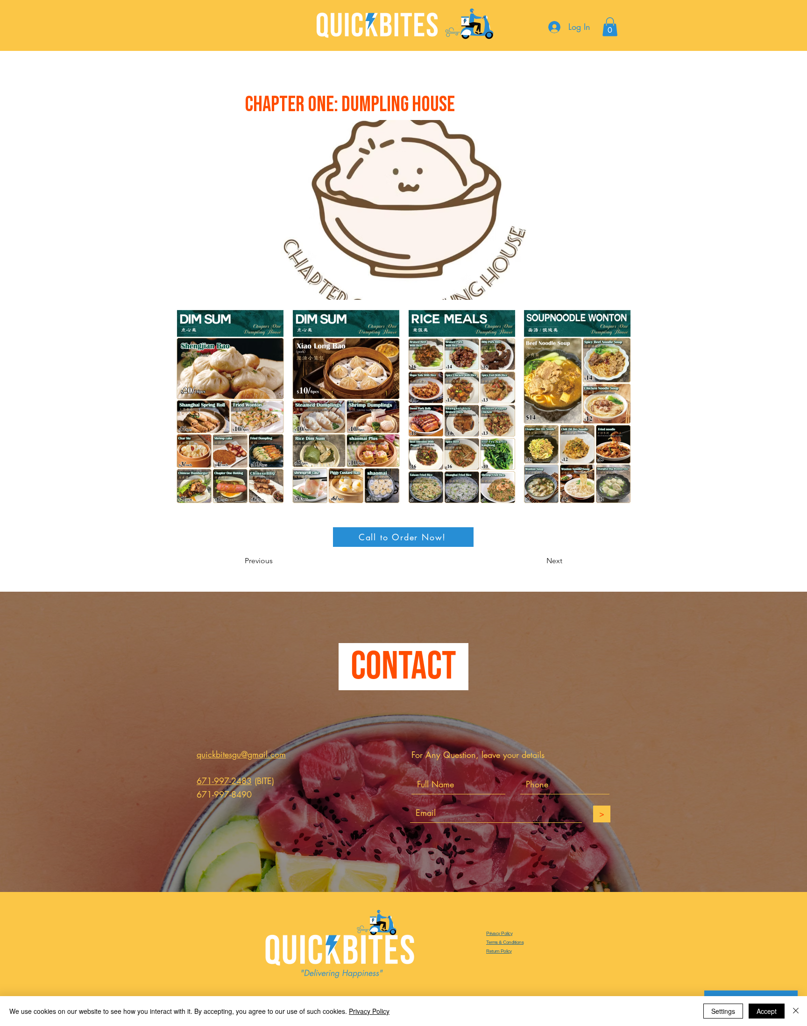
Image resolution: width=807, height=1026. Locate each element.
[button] (610, 26)
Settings (723, 1011)
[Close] (795, 1011)
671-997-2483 (224, 780)
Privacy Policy (499, 933)
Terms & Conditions (505, 942)
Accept (767, 1011)
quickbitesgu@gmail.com (241, 754)
